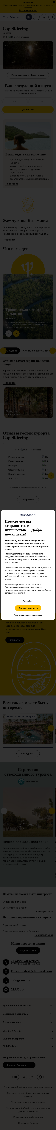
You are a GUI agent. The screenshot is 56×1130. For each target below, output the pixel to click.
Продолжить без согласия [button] (28, 615)
